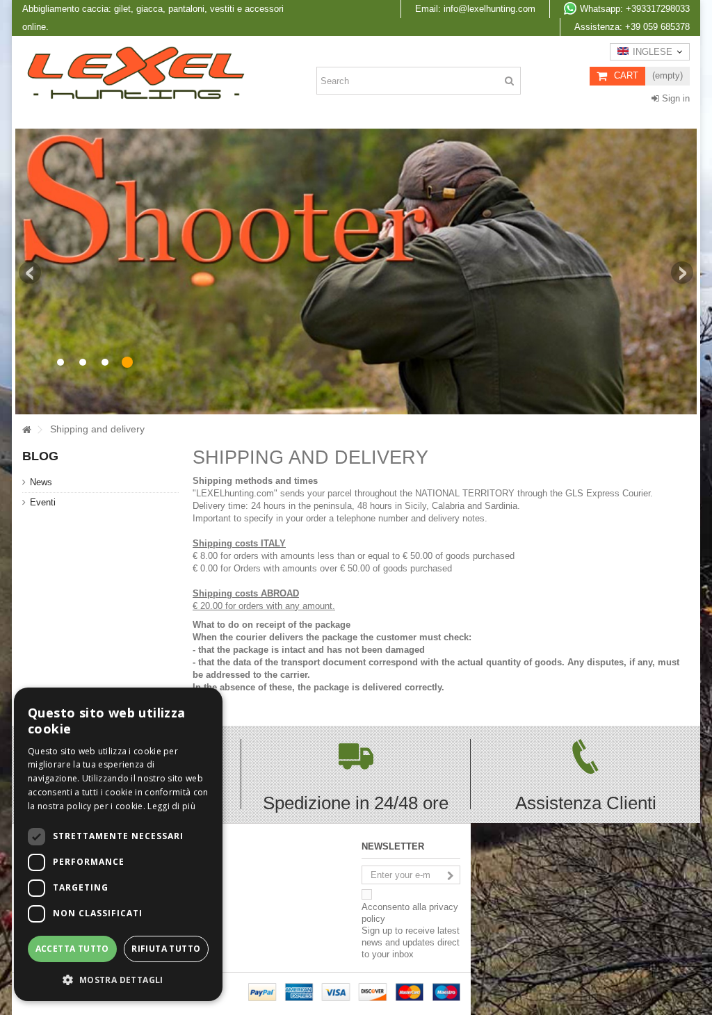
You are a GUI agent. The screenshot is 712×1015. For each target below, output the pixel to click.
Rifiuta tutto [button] (165, 949)
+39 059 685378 (632, 27)
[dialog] (118, 844)
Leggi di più (171, 806)
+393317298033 (635, 8)
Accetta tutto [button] (72, 949)
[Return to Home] (26, 430)
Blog (40, 456)
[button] (118, 979)
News (41, 482)
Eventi (43, 502)
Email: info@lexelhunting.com (475, 8)
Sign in (674, 98)
